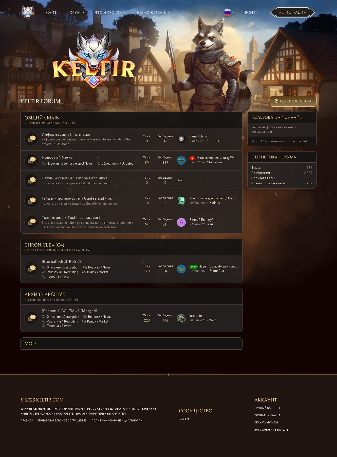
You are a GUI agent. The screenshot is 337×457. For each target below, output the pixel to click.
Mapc (212, 320)
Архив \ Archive (44, 294)
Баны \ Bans (198, 136)
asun (211, 224)
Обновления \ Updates (117, 163)
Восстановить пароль (271, 429)
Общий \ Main (41, 117)
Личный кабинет (267, 408)
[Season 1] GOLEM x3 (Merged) (69, 311)
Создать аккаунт (267, 415)
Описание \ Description (63, 267)
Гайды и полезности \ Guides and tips (77, 198)
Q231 (308, 183)
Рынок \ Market (97, 272)
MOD (30, 343)
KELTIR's (213, 141)
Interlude (195, 316)
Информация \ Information (66, 135)
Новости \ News (57, 157)
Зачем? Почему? (201, 220)
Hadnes (214, 203)
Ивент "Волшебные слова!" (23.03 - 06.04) (225, 266)
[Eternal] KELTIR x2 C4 (62, 262)
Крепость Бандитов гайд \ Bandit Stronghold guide (225, 198)
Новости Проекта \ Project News (70, 163)
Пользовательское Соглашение (62, 420)
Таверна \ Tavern (59, 276)
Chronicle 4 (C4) (44, 245)
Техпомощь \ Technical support (71, 218)
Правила (26, 420)
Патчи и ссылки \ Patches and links (75, 178)
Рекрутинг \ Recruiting (62, 272)
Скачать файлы (266, 422)
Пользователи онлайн (276, 117)
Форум (184, 419)
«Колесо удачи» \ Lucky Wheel (215, 158)
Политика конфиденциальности (117, 420)
